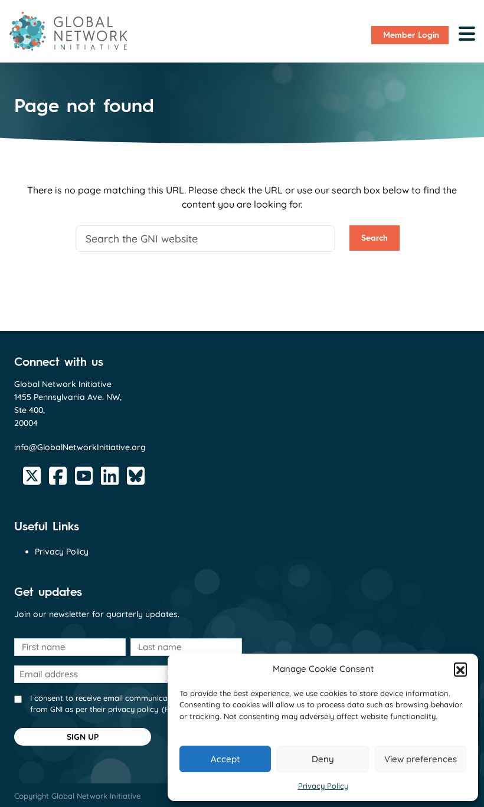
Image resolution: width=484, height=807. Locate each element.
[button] (460, 669)
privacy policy (133, 709)
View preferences (420, 759)
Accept (225, 759)
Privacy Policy (323, 785)
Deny (323, 759)
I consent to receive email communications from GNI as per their (115, 703)
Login (411, 35)
